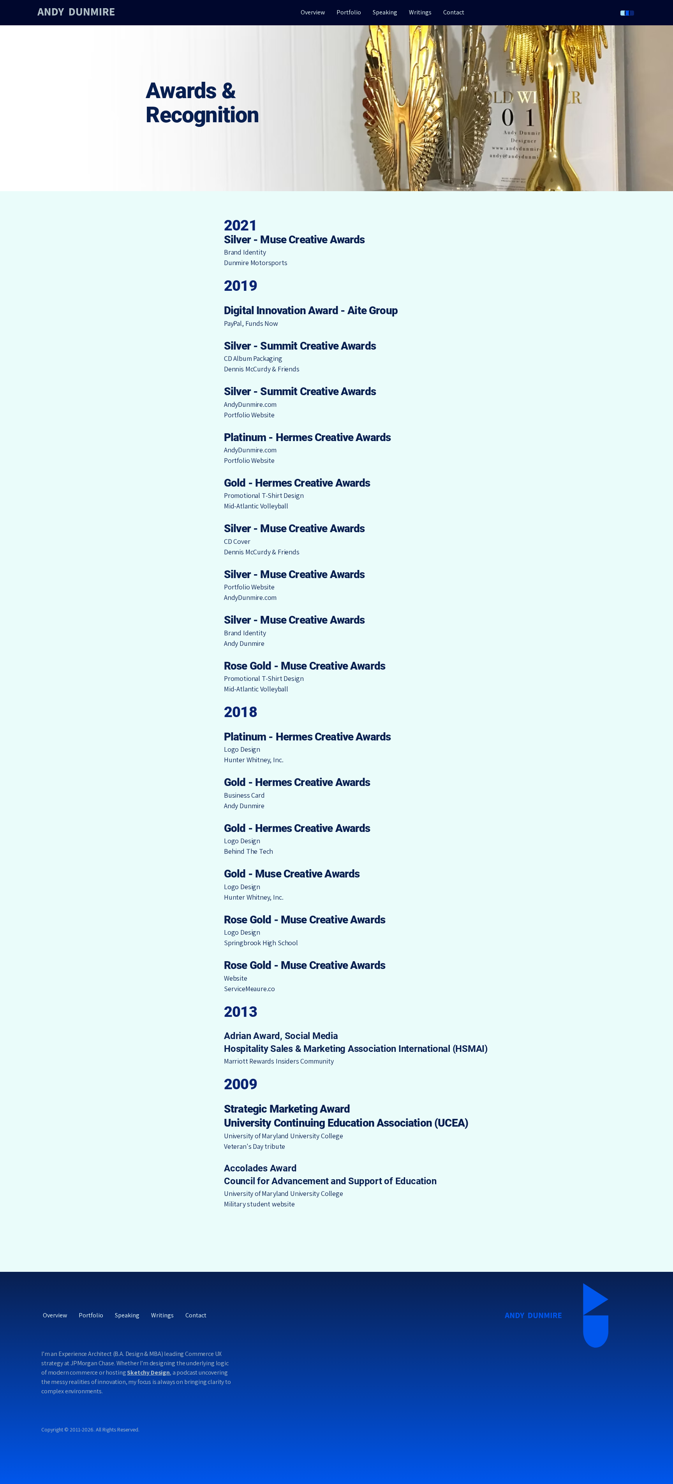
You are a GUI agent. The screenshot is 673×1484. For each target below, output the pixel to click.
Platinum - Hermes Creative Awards (307, 437)
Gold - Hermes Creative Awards (297, 482)
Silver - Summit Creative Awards (300, 345)
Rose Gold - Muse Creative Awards (304, 665)
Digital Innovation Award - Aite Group (311, 310)
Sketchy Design (148, 1372)
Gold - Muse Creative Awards (291, 873)
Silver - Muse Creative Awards (294, 528)
